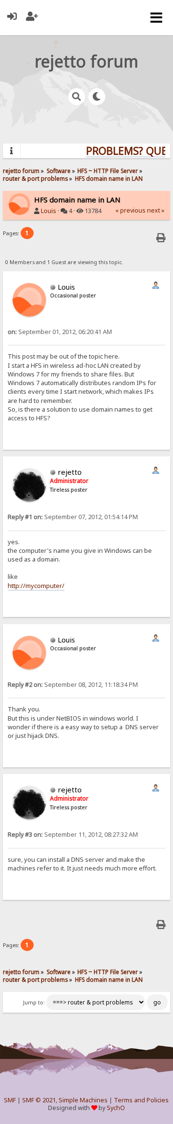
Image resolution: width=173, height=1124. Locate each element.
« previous (130, 210)
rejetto (70, 472)
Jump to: (34, 1002)
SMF (10, 1100)
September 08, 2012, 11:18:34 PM (73, 685)
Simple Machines (83, 1100)
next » (155, 210)
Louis (48, 211)
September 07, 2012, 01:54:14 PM (73, 517)
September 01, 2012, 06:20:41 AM (60, 332)
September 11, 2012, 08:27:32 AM (73, 834)
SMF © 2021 (39, 1100)
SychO (116, 1108)
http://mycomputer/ (36, 585)
